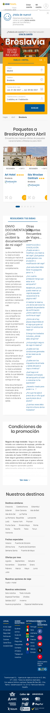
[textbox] (25, 69)
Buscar (34, 108)
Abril (13, 117)
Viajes (5, 117)
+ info (22, 168)
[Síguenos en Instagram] (40, 637)
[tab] (18, 206)
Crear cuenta (29, 6)
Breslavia (23, 117)
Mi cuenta (38, 6)
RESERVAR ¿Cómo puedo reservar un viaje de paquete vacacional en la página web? (33, 293)
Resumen (10, 168)
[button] (44, 60)
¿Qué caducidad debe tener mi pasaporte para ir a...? (35, 270)
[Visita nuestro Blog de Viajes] (42, 669)
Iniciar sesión (42, 22)
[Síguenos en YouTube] (40, 644)
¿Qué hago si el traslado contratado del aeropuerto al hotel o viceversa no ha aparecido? (35, 377)
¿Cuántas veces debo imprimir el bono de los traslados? (35, 407)
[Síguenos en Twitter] (40, 650)
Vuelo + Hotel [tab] (21, 60)
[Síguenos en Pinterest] (40, 656)
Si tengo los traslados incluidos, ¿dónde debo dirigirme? (35, 336)
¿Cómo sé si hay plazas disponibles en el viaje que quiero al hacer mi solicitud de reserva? (35, 324)
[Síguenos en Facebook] (40, 631)
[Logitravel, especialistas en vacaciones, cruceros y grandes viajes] (9, 4)
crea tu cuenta (26, 34)
